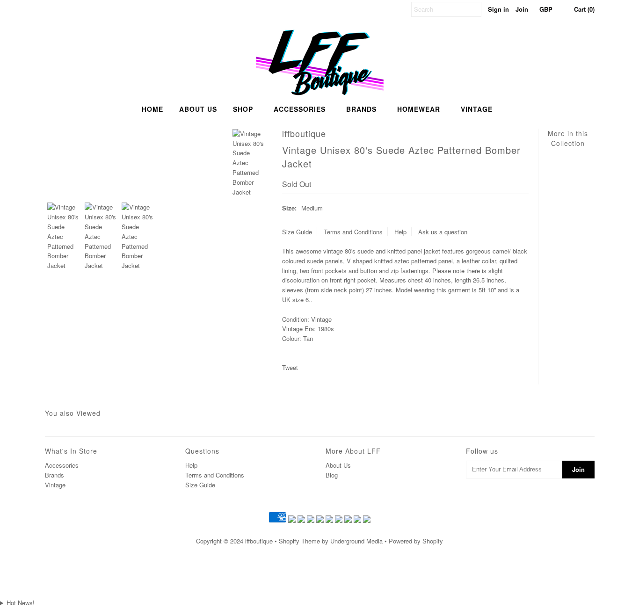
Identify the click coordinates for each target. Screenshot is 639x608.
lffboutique (259, 540)
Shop (243, 109)
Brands (361, 109)
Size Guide (297, 231)
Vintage (477, 109)
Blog (332, 474)
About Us (338, 465)
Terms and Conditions (353, 231)
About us (198, 109)
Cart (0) (584, 9)
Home (152, 109)
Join (522, 9)
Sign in (498, 9)
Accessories (300, 109)
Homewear (418, 109)
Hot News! (21, 602)
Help (400, 231)
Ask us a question (442, 231)
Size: (289, 207)
